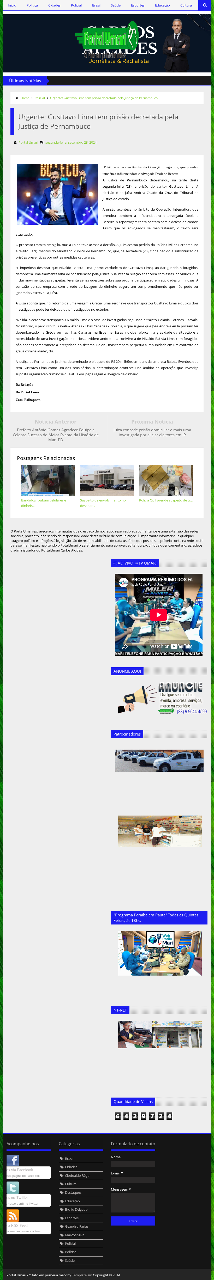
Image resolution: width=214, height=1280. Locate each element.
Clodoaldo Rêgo (77, 1175)
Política (32, 5)
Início (12, 5)
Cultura (186, 5)
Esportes (138, 5)
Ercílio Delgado (76, 1209)
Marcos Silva (74, 1235)
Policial (76, 5)
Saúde (116, 5)
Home (25, 98)
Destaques (73, 1192)
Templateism (82, 1275)
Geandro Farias (76, 1226)
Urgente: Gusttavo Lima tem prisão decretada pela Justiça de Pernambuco (104, 98)
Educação (162, 5)
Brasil (96, 5)
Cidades (54, 5)
